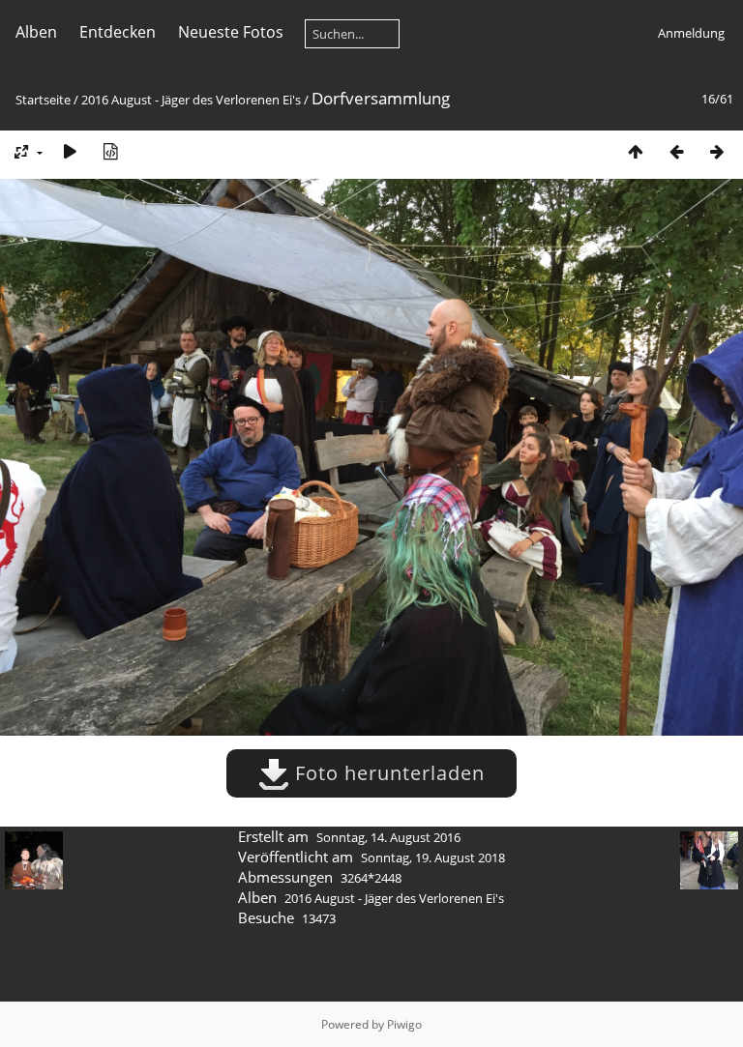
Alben (36, 32)
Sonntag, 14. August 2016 (388, 837)
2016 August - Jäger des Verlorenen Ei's (191, 99)
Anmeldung (691, 33)
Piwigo (404, 1024)
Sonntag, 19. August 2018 (433, 857)
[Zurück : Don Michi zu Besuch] (676, 151)
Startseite (43, 99)
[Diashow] (69, 151)
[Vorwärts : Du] (717, 151)
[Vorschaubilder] (635, 151)
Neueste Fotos (230, 32)
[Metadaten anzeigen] (110, 151)
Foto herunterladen (387, 773)
